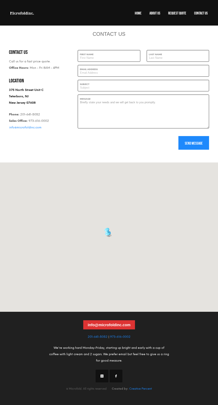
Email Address (89, 69)
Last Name (155, 54)
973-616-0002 (120, 337)
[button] (109, 232)
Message (85, 99)
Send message (194, 143)
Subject (84, 84)
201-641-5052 (98, 337)
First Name (86, 54)
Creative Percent (140, 388)
